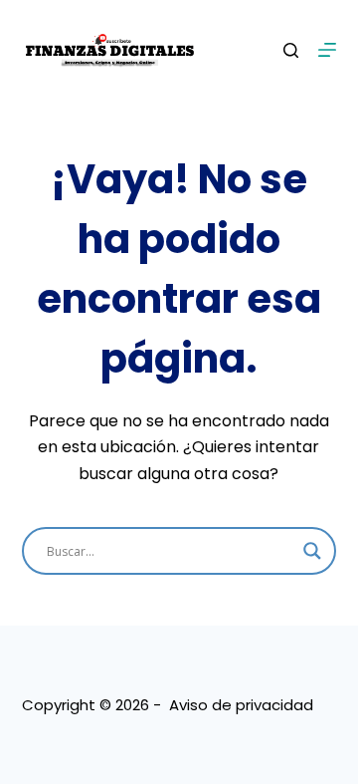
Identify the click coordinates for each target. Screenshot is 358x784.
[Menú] (327, 50)
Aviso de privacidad (241, 704)
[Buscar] (290, 50)
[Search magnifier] (312, 551)
